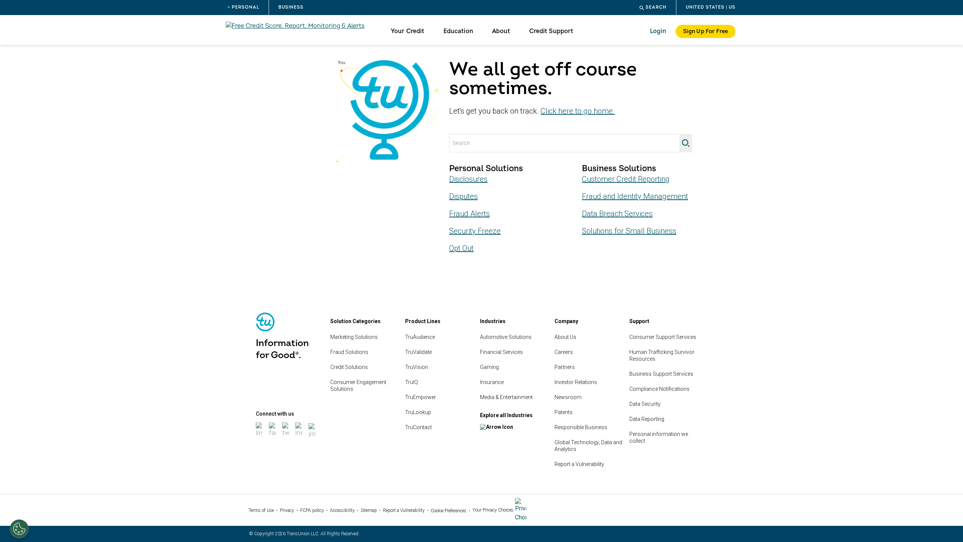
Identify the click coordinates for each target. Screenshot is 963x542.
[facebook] (273, 437)
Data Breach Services (617, 213)
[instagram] (299, 437)
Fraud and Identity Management (635, 196)
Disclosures (468, 179)
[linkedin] (260, 437)
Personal (245, 7)
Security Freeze (475, 230)
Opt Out (461, 248)
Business (291, 7)
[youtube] (312, 438)
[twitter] (286, 437)
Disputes (463, 196)
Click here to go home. (578, 110)
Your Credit (408, 31)
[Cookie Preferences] (19, 528)
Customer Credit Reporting (626, 179)
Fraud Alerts (469, 213)
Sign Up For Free (705, 31)
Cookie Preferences (448, 510)
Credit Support (551, 31)
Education (458, 31)
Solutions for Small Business (629, 230)
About (501, 31)
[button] (653, 7)
